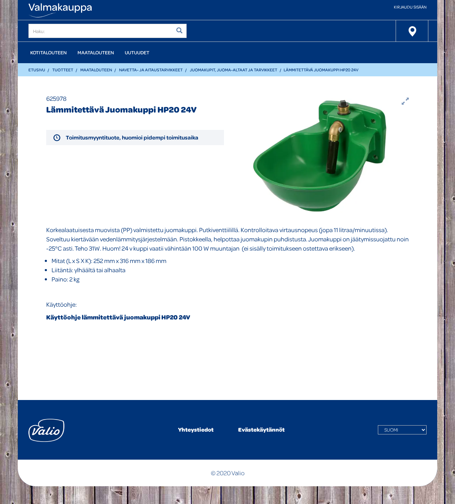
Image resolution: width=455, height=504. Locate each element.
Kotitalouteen (48, 52)
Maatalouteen (95, 52)
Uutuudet (137, 52)
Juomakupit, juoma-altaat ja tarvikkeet (233, 70)
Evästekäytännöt (261, 429)
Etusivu (36, 70)
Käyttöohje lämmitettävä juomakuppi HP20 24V (118, 317)
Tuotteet (62, 70)
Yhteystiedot (196, 429)
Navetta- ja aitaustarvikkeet (151, 70)
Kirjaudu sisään (410, 7)
